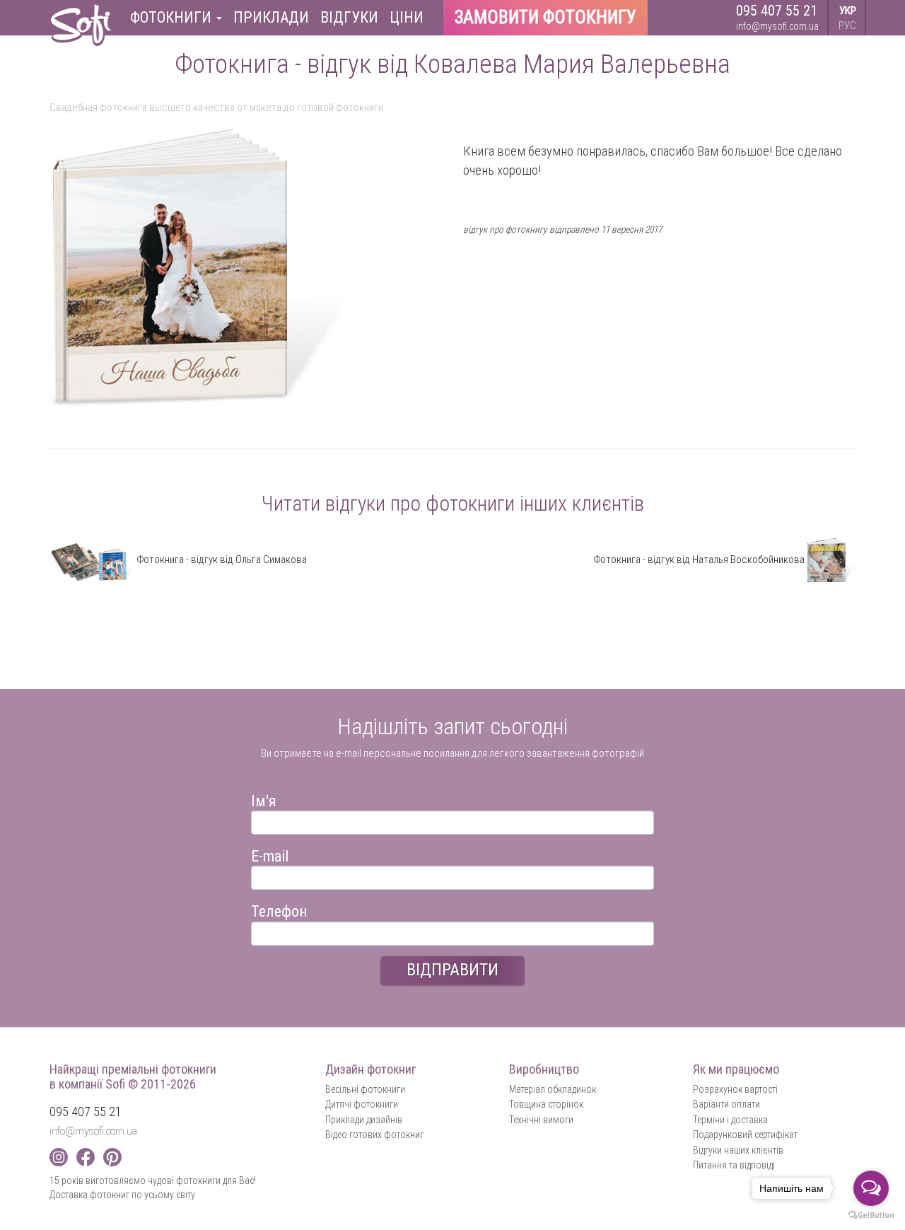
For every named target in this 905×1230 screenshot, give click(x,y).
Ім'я (263, 799)
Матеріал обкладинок (552, 1089)
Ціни (407, 17)
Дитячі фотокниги (361, 1104)
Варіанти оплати (726, 1104)
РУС (847, 25)
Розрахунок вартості (735, 1089)
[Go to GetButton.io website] (871, 1215)
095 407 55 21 (776, 10)
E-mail (269, 854)
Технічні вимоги (541, 1119)
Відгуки (349, 17)
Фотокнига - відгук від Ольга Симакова (220, 559)
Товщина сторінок (546, 1104)
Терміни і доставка (730, 1119)
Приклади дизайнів (363, 1119)
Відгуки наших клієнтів (738, 1150)
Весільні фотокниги (365, 1089)
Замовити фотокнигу (545, 17)
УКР (847, 10)
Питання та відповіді (734, 1165)
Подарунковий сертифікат (745, 1134)
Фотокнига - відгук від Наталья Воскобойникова (700, 559)
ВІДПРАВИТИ (452, 970)
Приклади (271, 17)
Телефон (279, 909)
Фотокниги (172, 17)
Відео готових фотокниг (374, 1134)
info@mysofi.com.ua (777, 26)
